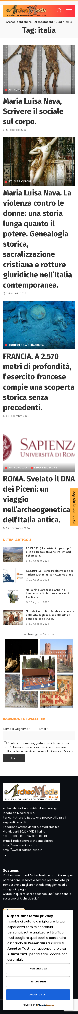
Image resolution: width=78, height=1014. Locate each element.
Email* (43, 729)
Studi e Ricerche (19, 181)
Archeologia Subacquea (26, 345)
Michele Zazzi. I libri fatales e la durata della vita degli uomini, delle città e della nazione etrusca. (50, 615)
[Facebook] (5, 857)
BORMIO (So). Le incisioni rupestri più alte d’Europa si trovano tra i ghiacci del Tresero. (48, 552)
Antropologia (18, 90)
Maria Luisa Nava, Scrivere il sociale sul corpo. (33, 111)
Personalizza (38, 968)
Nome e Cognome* (16, 729)
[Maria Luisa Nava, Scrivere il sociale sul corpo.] (39, 69)
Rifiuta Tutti (38, 981)
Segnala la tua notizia (74, 507)
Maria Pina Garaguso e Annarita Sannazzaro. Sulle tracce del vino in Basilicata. (48, 593)
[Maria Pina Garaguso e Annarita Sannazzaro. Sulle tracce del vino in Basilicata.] (13, 596)
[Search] (59, 11)
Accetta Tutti (38, 994)
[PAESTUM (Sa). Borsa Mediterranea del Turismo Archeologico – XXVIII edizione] (13, 575)
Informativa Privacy (61, 751)
